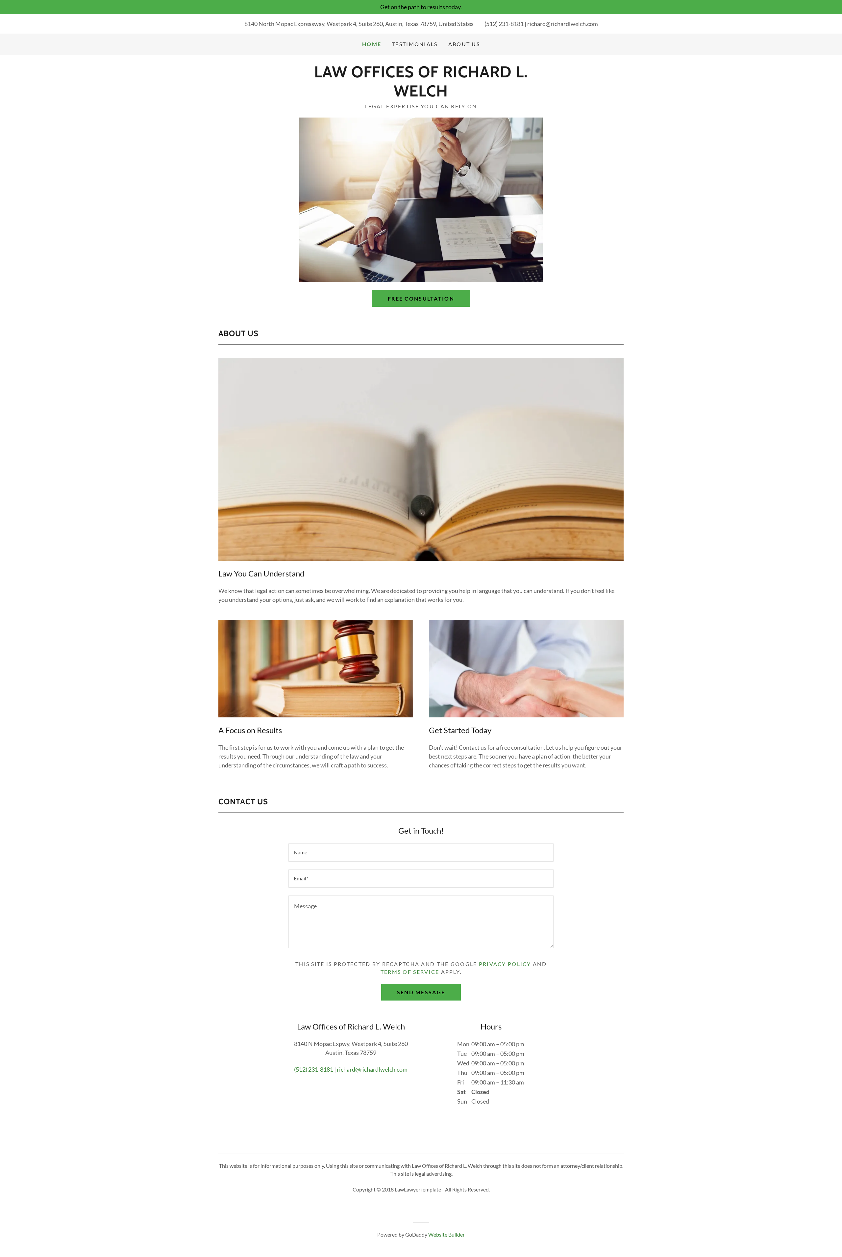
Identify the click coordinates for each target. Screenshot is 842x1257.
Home (371, 44)
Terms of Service (410, 972)
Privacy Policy (505, 964)
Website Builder (446, 1234)
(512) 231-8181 (504, 23)
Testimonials (414, 44)
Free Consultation (421, 298)
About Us (464, 44)
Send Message (421, 992)
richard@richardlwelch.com (562, 23)
